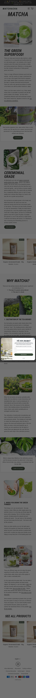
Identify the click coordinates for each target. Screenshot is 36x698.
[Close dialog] (34, 339)
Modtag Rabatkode (24, 354)
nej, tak (24, 358)
